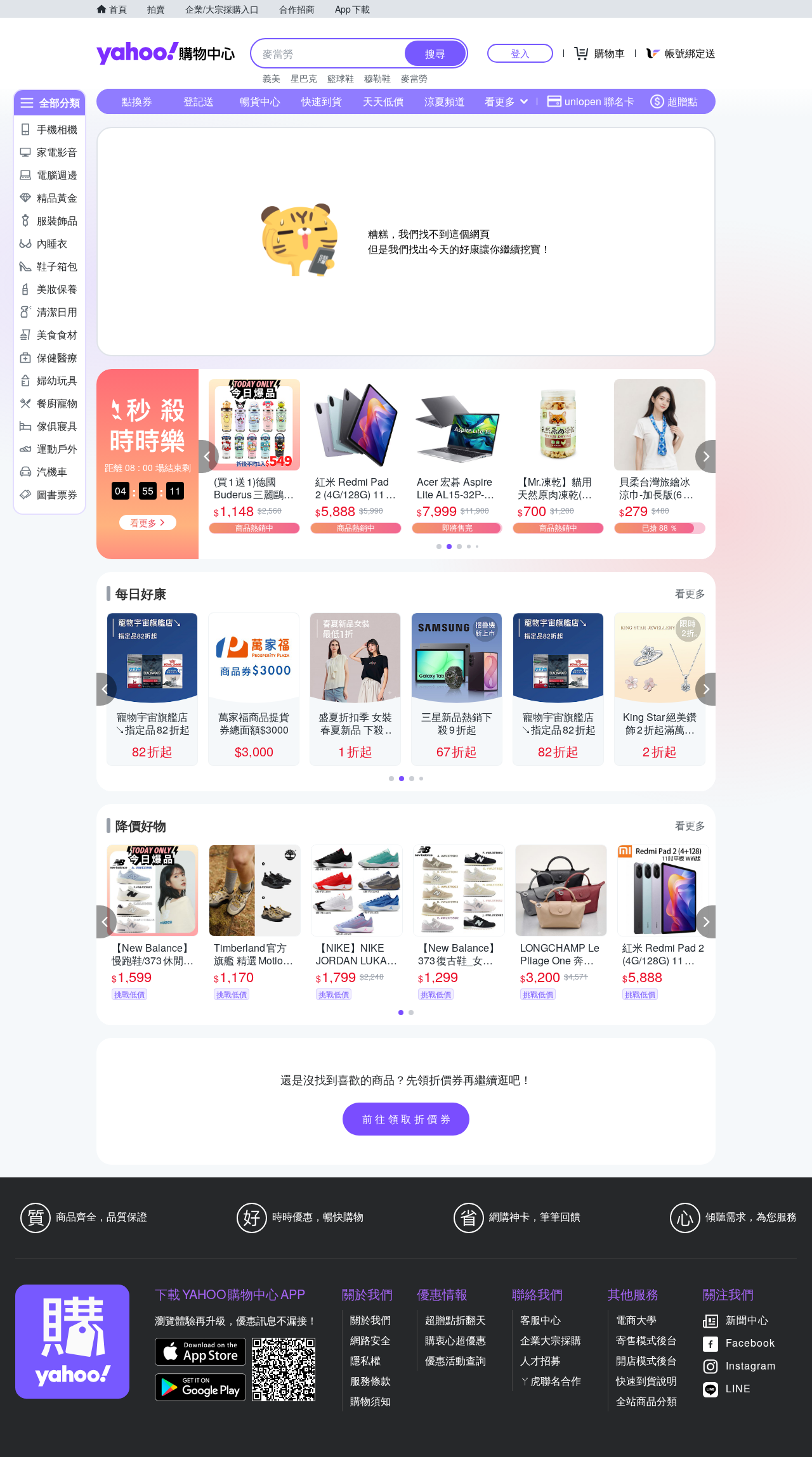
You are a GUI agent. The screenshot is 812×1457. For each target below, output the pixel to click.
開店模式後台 (646, 1360)
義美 (271, 78)
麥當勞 (414, 78)
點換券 (137, 101)
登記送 (198, 101)
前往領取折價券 (408, 1118)
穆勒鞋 (377, 78)
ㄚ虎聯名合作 (550, 1380)
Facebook (750, 1342)
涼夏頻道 (444, 101)
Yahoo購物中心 (165, 53)
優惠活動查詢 (455, 1360)
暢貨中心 (260, 101)
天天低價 (383, 101)
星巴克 (304, 78)
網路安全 (370, 1340)
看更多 (500, 101)
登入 (520, 53)
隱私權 (365, 1360)
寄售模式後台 (646, 1340)
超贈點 (682, 101)
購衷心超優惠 (455, 1340)
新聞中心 (747, 1319)
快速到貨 (321, 101)
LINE (738, 1388)
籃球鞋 (340, 78)
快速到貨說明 (646, 1380)
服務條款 (370, 1380)
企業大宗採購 (550, 1340)
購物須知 (370, 1401)
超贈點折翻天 (455, 1319)
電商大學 (636, 1319)
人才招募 (540, 1360)
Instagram (751, 1365)
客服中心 (540, 1319)
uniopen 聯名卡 (599, 101)
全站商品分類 (646, 1401)
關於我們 (370, 1319)
